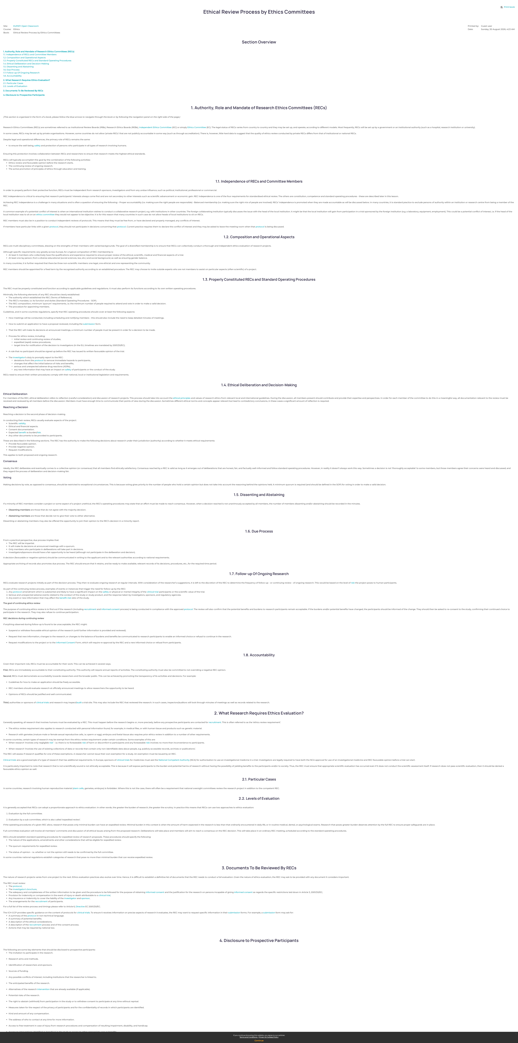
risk (39, 432)
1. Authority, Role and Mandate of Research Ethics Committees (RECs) (38, 51)
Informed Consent (65, 642)
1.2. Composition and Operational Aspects (24, 57)
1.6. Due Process (11, 69)
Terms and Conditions (249, 1037)
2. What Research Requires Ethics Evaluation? (26, 80)
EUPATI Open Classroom (26, 26)
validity (22, 423)
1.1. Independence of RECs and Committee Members (30, 54)
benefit (22, 432)
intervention (43, 989)
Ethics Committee (196, 127)
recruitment (90, 609)
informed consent (110, 609)
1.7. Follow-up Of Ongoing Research (21, 72)
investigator (19, 357)
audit (79, 702)
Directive (80, 906)
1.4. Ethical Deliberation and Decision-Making (26, 63)
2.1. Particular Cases (13, 83)
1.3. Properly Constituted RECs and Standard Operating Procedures (37, 60)
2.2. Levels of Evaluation (15, 86)
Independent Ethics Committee (155, 127)
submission (89, 324)
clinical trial (153, 592)
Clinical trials (9, 760)
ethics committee (45, 214)
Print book (509, 7)
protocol (54, 226)
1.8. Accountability (12, 75)
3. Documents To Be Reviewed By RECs (23, 90)
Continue (259, 1040)
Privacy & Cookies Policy (268, 1037)
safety (37, 145)
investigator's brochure (25, 889)
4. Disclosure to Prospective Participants (24, 95)
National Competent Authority (174, 760)
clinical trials (42, 702)
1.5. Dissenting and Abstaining (18, 66)
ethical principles (181, 398)
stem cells (78, 788)
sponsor (85, 898)
